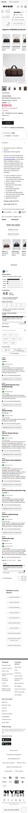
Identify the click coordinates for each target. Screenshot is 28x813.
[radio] (8, 123)
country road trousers (14, 617)
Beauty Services (19, 683)
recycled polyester (9, 159)
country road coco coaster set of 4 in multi (14, 639)
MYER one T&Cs (21, 763)
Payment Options (7, 668)
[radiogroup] (14, 122)
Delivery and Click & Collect (7, 674)
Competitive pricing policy (14, 754)
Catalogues (5, 686)
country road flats (14, 628)
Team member (19, 771)
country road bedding (14, 607)
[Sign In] (18, 6)
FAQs (16, 670)
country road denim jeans (14, 645)
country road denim (14, 612)
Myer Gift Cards (6, 705)
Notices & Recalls (19, 692)
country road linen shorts (14, 623)
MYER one (4, 702)
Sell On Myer (5, 722)
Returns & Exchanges (5, 679)
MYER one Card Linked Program (6, 689)
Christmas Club (6, 719)
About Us (4, 711)
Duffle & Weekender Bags (8, 17)
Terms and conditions (8, 763)
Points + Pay (5, 671)
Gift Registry (18, 686)
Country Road (6, 96)
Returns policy (14, 750)
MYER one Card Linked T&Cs (14, 767)
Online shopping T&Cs (14, 758)
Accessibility (18, 695)
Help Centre (18, 667)
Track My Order (6, 665)
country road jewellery (14, 597)
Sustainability (5, 716)
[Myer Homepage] (7, 7)
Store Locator (18, 676)
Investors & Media (7, 714)
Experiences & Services (19, 679)
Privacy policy (8, 771)
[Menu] (2, 11)
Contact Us (18, 673)
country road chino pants (14, 633)
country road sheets (14, 602)
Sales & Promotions (20, 689)
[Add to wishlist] (24, 810)
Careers (4, 708)
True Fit (4, 683)
